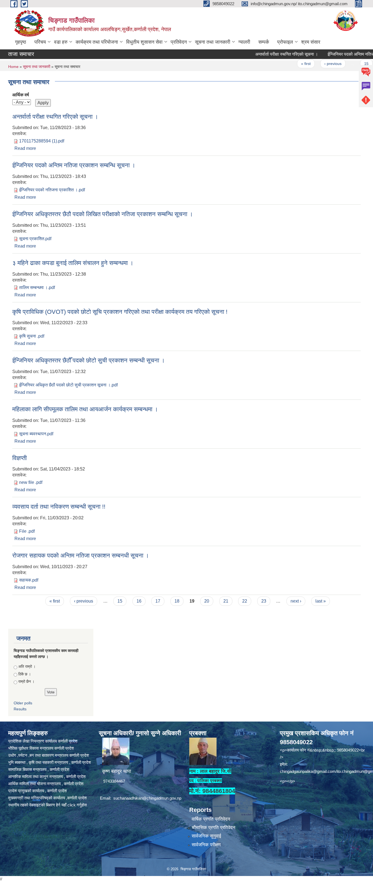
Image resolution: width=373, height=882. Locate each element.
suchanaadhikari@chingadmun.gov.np (147, 798)
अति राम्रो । (26, 666)
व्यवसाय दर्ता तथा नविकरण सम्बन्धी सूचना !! (58, 506)
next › (296, 601)
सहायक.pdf (28, 580)
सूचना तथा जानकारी (212, 42)
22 (244, 601)
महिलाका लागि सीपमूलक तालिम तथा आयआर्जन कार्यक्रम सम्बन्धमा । (85, 409)
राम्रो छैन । (26, 681)
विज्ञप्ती (19, 458)
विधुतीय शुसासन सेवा (144, 42)
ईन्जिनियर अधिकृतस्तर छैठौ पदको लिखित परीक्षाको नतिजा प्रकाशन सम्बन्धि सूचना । (102, 214)
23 (263, 601)
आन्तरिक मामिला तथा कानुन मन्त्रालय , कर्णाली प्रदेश (47, 776)
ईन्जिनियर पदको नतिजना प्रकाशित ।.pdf (52, 189)
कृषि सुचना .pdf (31, 336)
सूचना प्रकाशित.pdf (35, 238)
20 (206, 601)
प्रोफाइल (285, 42)
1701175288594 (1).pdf (41, 141)
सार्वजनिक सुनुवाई (206, 836)
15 (353, 63)
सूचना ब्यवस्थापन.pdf (36, 433)
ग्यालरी (244, 42)
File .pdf (27, 531)
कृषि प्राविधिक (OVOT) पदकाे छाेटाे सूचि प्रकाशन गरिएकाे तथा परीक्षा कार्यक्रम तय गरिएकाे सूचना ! (119, 311)
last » (320, 601)
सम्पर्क (263, 42)
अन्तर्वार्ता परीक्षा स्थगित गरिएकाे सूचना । (273, 54)
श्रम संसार (310, 42)
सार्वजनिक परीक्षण (206, 844)
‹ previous (319, 63)
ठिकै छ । (24, 674)
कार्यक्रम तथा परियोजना (97, 42)
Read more (25, 148)
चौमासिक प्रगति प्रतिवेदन (213, 827)
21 (225, 601)
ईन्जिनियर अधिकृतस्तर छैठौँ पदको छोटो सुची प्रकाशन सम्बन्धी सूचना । (88, 360)
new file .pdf (30, 482)
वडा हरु (60, 42)
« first (292, 63)
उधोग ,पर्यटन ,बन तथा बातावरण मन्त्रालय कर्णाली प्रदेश (48, 755)
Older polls (23, 703)
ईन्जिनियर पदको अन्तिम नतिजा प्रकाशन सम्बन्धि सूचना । (73, 165)
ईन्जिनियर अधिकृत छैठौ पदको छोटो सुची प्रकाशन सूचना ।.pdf (68, 385)
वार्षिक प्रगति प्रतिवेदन (211, 819)
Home (13, 66)
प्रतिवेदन (179, 42)
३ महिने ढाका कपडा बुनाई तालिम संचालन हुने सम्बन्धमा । (73, 263)
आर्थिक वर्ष (20, 95)
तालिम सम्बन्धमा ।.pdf (37, 287)
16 (139, 601)
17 (157, 601)
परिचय (40, 42)
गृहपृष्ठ (20, 42)
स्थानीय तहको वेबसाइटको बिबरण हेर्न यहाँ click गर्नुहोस (47, 805)
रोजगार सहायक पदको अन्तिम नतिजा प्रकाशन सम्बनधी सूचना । (80, 555)
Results (20, 709)
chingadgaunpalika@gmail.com (308, 771)
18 (176, 601)
